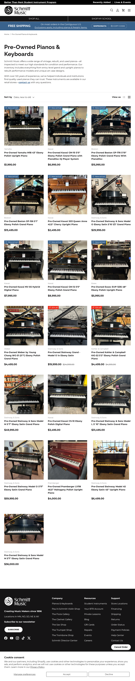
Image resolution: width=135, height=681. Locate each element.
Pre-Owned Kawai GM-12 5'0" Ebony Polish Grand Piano (64, 288)
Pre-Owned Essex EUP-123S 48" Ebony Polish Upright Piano (108, 288)
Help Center (117, 635)
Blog (86, 619)
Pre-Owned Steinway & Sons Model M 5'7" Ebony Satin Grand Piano (23, 422)
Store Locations (119, 603)
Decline (109, 674)
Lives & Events (122, 2)
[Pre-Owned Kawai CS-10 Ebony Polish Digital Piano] (67, 394)
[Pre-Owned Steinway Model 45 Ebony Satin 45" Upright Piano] (111, 460)
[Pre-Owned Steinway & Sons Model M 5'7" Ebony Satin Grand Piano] (24, 394)
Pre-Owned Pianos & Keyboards (24, 34)
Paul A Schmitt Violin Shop (66, 609)
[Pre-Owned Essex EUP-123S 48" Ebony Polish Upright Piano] (111, 260)
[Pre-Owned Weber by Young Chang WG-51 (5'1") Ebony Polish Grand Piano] (24, 325)
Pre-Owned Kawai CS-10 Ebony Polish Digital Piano (65, 422)
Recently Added (102, 2)
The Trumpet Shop (62, 630)
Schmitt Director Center (64, 640)
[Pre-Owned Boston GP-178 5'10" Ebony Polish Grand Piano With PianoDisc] (111, 126)
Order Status (118, 624)
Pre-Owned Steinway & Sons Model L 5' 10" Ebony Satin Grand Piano (111, 422)
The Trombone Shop (63, 635)
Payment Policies (120, 630)
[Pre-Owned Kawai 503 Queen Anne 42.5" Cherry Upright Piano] (67, 194)
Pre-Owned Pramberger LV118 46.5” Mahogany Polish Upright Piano (65, 489)
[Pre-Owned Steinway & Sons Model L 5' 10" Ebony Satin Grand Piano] (111, 394)
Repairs (88, 630)
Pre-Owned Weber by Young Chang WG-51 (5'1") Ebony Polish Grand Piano (22, 355)
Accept (67, 674)
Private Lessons (92, 614)
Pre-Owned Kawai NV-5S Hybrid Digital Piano (22, 288)
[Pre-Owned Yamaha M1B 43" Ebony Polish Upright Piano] (24, 126)
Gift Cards (89, 624)
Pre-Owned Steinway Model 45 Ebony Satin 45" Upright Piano (108, 488)
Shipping (116, 614)
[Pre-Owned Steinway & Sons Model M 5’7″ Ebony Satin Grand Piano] (24, 528)
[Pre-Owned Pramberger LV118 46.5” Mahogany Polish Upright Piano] (67, 460)
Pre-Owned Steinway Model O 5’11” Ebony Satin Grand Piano (23, 488)
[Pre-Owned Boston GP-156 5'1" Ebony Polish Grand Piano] (24, 194)
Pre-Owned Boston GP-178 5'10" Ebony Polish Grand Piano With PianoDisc (108, 155)
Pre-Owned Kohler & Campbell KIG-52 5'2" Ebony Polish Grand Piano (108, 355)
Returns (115, 619)
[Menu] (129, 10)
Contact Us (117, 640)
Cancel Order (121, 647)
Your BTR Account (93, 609)
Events (88, 635)
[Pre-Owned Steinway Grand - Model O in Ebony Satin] (67, 325)
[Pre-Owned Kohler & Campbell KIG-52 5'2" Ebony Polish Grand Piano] (111, 325)
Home (6, 34)
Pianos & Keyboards (62, 603)
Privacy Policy (37, 667)
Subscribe (13, 629)
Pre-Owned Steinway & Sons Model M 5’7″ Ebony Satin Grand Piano (23, 557)
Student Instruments (95, 603)
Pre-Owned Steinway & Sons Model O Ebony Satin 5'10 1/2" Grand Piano (111, 223)
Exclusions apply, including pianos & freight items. (61, 27)
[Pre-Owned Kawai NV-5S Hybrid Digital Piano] (24, 260)
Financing (116, 609)
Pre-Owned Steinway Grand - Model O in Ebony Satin (64, 354)
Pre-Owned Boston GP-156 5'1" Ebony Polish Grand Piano (21, 223)
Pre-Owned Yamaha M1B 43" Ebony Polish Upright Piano (23, 154)
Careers (88, 640)
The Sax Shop (59, 624)
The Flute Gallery (61, 614)
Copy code (119, 26)
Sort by (8, 97)
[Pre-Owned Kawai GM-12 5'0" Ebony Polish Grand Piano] (67, 260)
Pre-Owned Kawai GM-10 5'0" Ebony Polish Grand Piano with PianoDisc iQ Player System (65, 155)
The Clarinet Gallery (62, 619)
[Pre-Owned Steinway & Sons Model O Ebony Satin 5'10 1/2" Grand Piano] (111, 194)
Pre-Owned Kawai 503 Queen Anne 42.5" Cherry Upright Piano (67, 223)
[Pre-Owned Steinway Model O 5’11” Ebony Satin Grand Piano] (24, 460)
